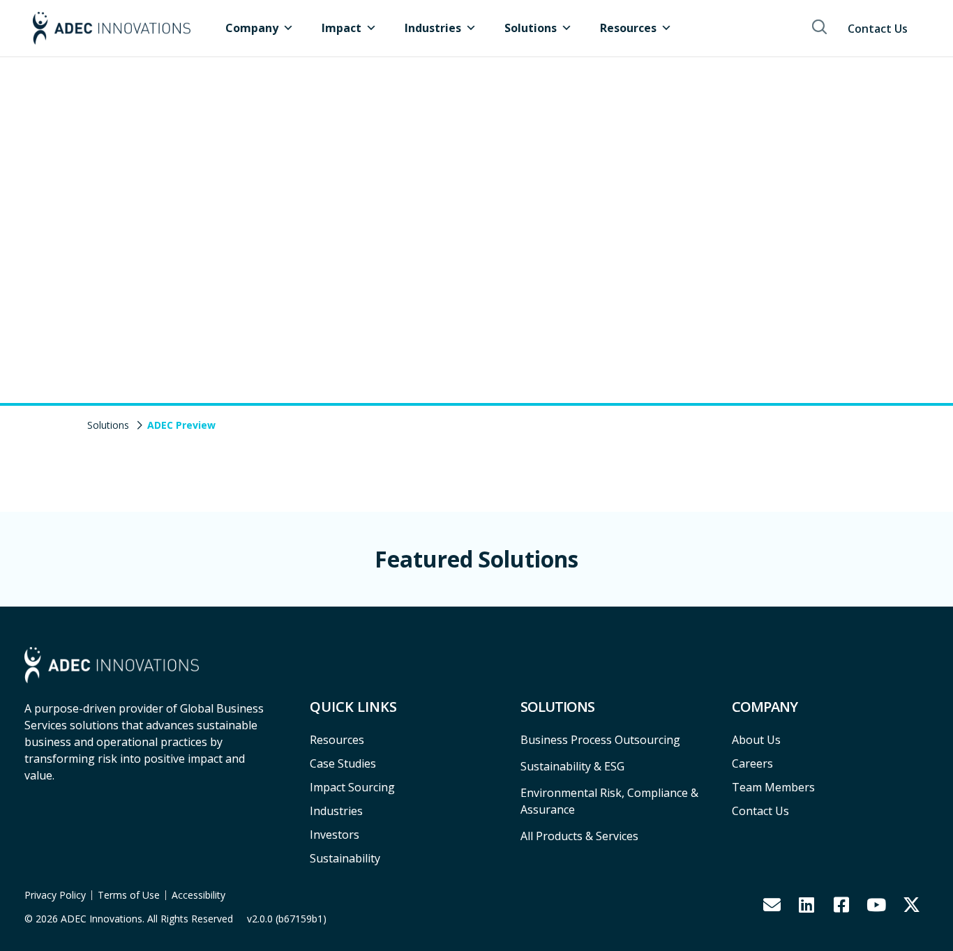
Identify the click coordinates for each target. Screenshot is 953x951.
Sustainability (345, 858)
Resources (628, 28)
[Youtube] (876, 904)
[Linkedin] (806, 904)
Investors (334, 834)
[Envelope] (771, 904)
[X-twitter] (911, 904)
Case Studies (343, 763)
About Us (756, 739)
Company (251, 28)
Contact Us (878, 28)
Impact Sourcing (352, 787)
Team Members (773, 787)
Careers (752, 763)
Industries (433, 28)
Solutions (530, 28)
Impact (341, 28)
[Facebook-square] (841, 904)
